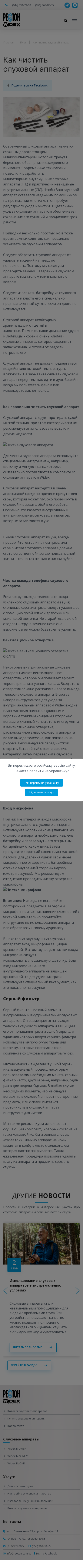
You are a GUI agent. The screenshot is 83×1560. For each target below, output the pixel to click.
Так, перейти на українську (41, 782)
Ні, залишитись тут (41, 792)
